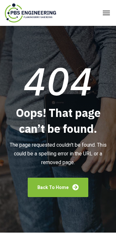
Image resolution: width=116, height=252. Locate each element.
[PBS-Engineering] (31, 13)
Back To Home (53, 187)
